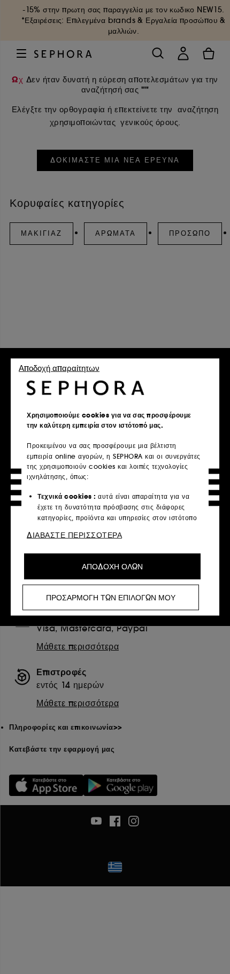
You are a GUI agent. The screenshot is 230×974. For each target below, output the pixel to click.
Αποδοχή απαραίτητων (59, 368)
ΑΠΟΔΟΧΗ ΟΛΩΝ (112, 566)
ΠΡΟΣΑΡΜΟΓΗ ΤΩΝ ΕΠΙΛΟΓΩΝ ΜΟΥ (110, 597)
